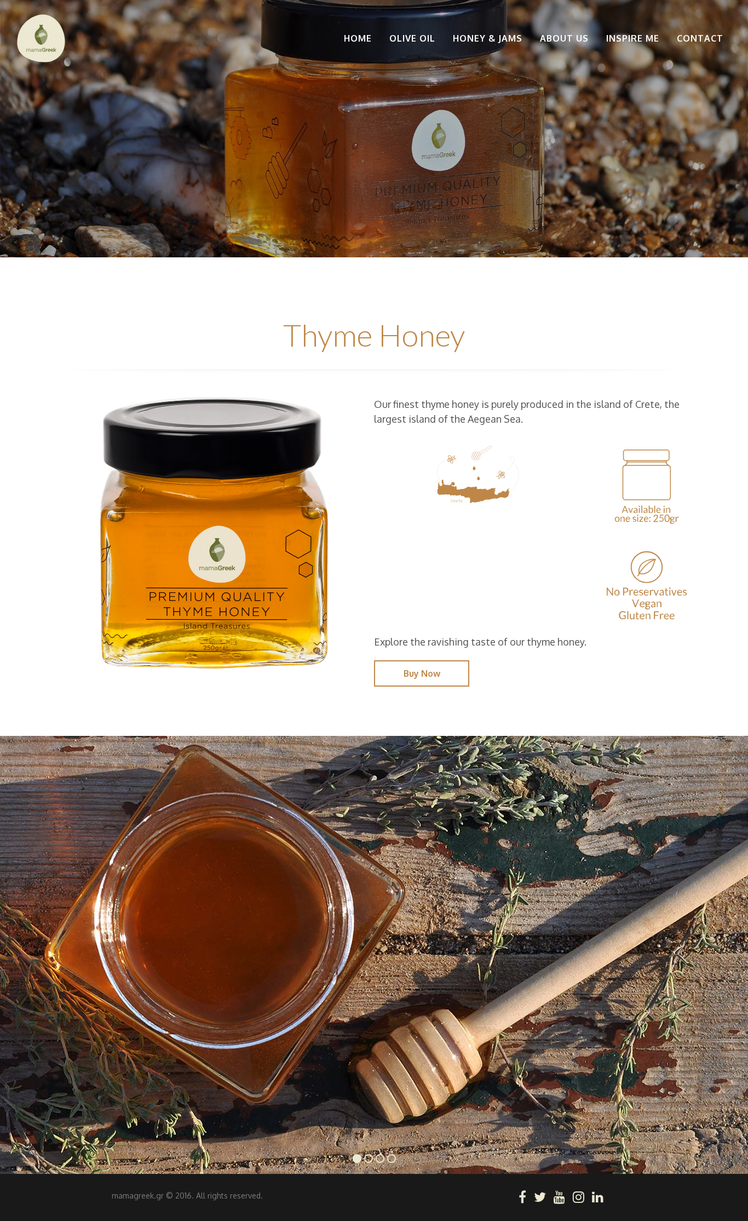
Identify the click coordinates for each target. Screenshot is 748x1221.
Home (358, 38)
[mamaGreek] (41, 38)
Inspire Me (632, 38)
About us (564, 38)
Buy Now (422, 673)
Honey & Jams (487, 38)
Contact (700, 38)
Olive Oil (412, 38)
